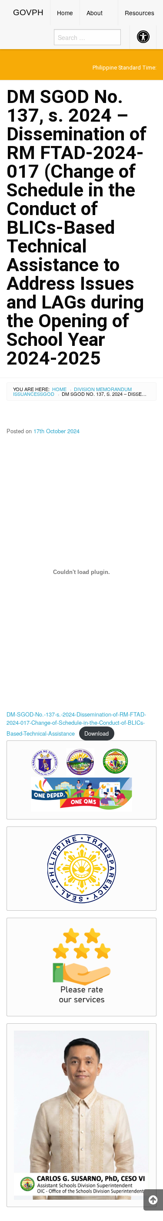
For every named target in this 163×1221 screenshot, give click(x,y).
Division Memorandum (103, 388)
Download (96, 733)
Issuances (26, 393)
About (94, 12)
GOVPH (28, 12)
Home (65, 12)
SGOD (47, 393)
